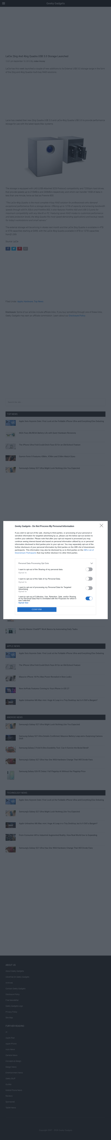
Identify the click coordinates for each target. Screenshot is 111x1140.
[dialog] (55, 570)
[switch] (89, 569)
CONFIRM (37, 609)
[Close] (102, 526)
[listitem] (55, 563)
